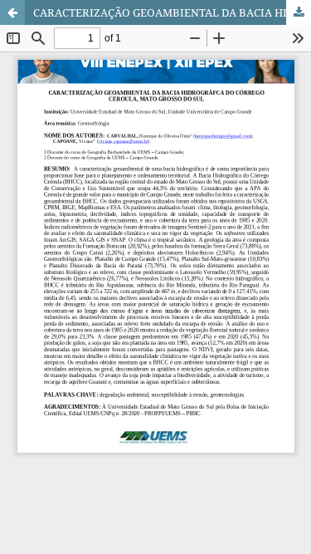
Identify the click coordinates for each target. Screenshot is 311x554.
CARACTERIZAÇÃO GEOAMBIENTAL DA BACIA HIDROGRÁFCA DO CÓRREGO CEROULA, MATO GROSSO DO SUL (172, 12)
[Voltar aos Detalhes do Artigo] (12, 12)
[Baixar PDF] (298, 12)
